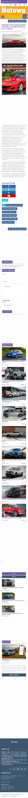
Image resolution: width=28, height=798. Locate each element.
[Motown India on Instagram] (20, 4)
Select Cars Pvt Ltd (8, 222)
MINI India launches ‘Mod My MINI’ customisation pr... (10, 401)
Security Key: (6, 300)
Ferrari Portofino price (9, 212)
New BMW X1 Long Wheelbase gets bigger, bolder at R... (13, 421)
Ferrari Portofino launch (9, 208)
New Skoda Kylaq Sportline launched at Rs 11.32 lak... (13, 480)
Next (10, 21)
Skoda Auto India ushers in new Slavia (12, 518)
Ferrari (8, 205)
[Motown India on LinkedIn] (24, 4)
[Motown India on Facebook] (6, 4)
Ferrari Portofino (17, 205)
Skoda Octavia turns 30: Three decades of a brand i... (13, 362)
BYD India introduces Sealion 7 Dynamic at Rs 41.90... (13, 460)
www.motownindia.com (12, 761)
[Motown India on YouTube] (15, 4)
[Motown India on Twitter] (11, 4)
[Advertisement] (14, 110)
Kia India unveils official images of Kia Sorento (14, 499)
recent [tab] (14, 573)
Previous (16, 21)
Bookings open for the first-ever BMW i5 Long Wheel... (14, 441)
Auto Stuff (6, 642)
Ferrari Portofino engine (9, 219)
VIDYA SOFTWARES (13, 796)
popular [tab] (14, 576)
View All (23, 21)
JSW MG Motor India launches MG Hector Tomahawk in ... (12, 381)
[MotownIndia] (14, 10)
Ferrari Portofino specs (9, 215)
